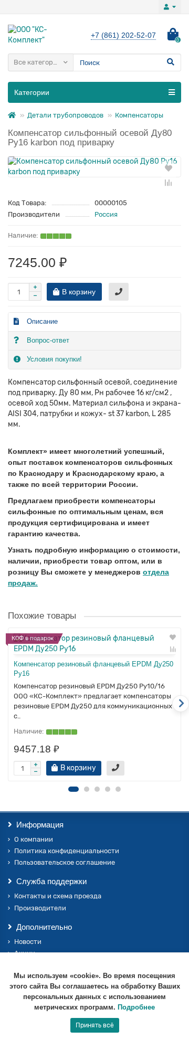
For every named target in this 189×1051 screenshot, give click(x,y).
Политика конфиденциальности (66, 851)
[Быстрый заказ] (119, 292)
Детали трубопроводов (65, 115)
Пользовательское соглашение (64, 862)
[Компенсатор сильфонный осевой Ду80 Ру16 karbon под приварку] (94, 166)
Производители (40, 908)
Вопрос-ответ (48, 340)
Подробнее (136, 1007)
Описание (42, 321)
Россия (106, 214)
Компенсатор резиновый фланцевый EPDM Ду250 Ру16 (93, 669)
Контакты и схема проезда (57, 896)
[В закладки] (168, 168)
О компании (33, 839)
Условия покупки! (54, 359)
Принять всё (95, 1025)
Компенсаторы (139, 115)
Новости (27, 942)
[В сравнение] (168, 182)
